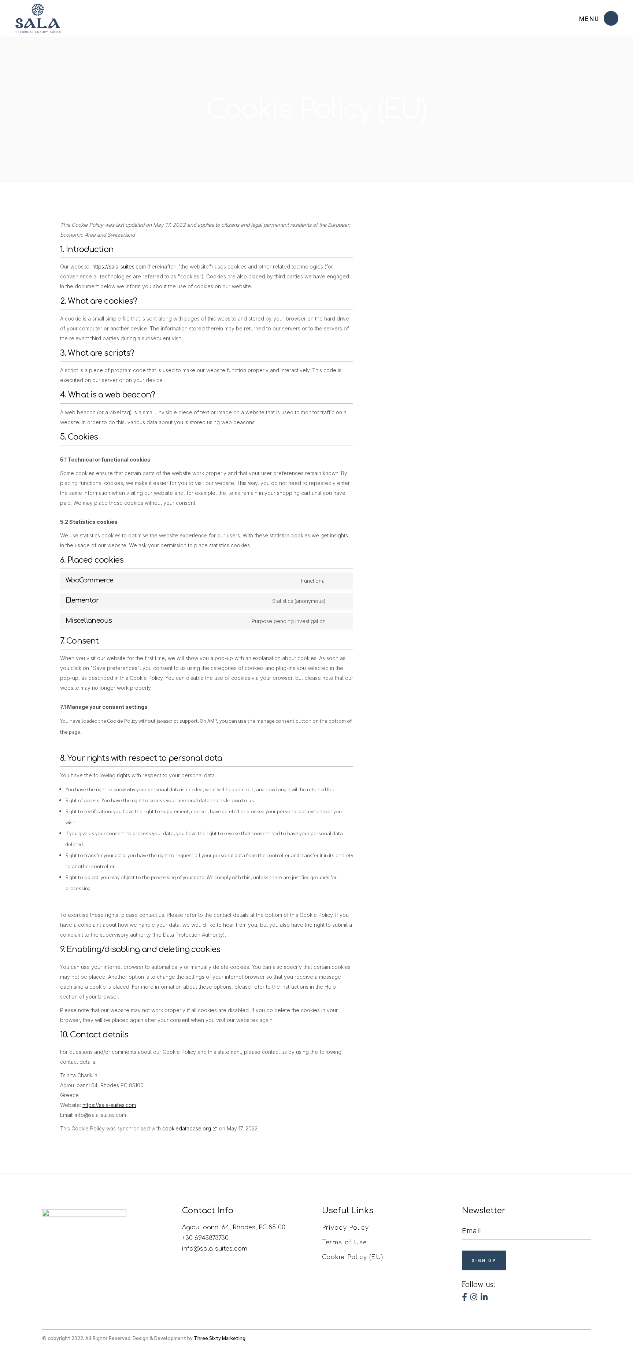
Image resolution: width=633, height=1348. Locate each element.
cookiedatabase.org (186, 1128)
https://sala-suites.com (119, 266)
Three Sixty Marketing (219, 1337)
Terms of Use (344, 1242)
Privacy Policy (345, 1228)
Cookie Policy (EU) (352, 1257)
